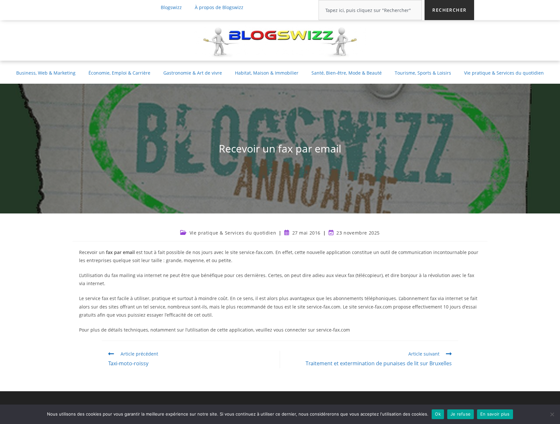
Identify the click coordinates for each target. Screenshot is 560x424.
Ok (438, 414)
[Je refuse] (552, 414)
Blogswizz (171, 7)
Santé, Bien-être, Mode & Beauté (346, 73)
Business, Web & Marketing (46, 73)
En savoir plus (495, 414)
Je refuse (460, 414)
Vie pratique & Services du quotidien (504, 73)
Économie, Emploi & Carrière (119, 73)
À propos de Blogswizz (219, 7)
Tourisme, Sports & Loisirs (423, 73)
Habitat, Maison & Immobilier (266, 73)
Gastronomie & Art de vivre (192, 73)
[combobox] (370, 10)
